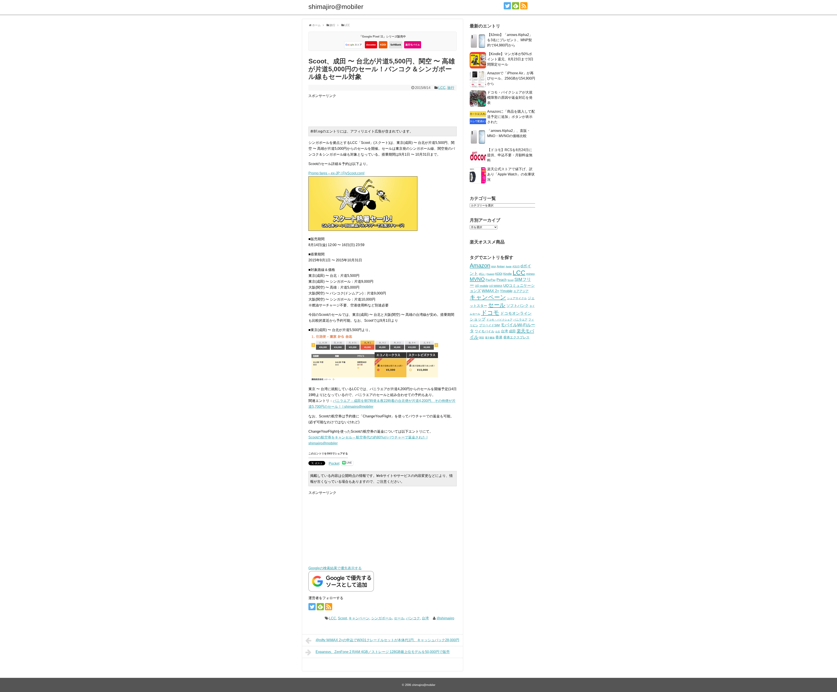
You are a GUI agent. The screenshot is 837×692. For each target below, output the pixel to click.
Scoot (342, 618)
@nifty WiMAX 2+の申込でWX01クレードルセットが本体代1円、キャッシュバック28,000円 (387, 640)
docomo (371, 44)
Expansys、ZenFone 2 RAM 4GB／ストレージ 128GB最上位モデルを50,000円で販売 (383, 652)
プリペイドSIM (489, 325)
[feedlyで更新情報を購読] (515, 5)
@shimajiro (445, 618)
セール (399, 618)
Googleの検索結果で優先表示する (335, 568)
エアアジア (521, 291)
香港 (498, 337)
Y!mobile (506, 291)
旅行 (450, 88)
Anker (501, 266)
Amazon (480, 265)
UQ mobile (481, 285)
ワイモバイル (484, 331)
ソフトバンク (517, 306)
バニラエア (520, 319)
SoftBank (395, 44)
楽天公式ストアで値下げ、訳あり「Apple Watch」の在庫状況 (511, 174)
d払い (482, 273)
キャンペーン (359, 618)
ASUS (516, 266)
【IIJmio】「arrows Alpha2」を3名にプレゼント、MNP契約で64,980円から (509, 40)
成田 (512, 331)
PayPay (491, 280)
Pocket (334, 463)
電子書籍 (490, 337)
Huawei (490, 274)
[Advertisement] (387, 108)
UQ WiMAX (495, 285)
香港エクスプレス (516, 337)
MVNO (477, 279)
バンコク (413, 618)
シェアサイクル (517, 298)
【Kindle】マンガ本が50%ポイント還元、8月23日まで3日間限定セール (510, 59)
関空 (481, 337)
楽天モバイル (412, 44)
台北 (497, 331)
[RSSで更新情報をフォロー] (523, 5)
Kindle (507, 273)
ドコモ (490, 312)
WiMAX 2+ (490, 291)
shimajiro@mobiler (335, 6)
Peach (502, 280)
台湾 (425, 618)
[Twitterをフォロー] (507, 5)
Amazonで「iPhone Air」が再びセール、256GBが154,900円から (511, 78)
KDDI (383, 44)
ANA (493, 266)
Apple (509, 266)
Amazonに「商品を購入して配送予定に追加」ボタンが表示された (511, 117)
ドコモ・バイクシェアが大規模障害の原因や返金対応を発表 (509, 97)
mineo (530, 273)
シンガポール (381, 618)
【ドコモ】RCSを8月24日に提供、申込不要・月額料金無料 (509, 155)
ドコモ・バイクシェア (499, 319)
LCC (442, 88)
